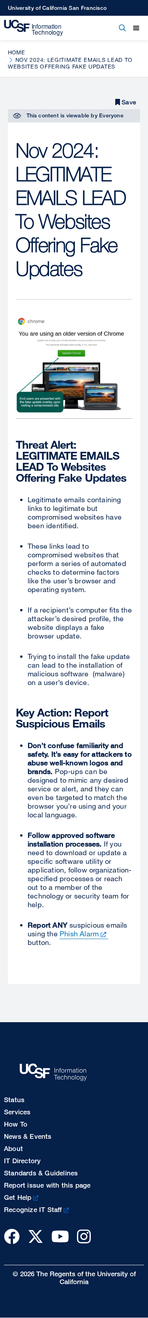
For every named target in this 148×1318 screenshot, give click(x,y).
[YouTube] (60, 1236)
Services (17, 1112)
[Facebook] (12, 1236)
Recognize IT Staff (33, 1209)
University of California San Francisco (57, 7)
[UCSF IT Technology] (33, 28)
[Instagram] (84, 1236)
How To (15, 1124)
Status (14, 1099)
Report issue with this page (47, 1185)
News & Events (28, 1136)
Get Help (18, 1197)
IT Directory (22, 1160)
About (13, 1148)
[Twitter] (35, 1236)
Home (16, 52)
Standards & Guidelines (41, 1173)
